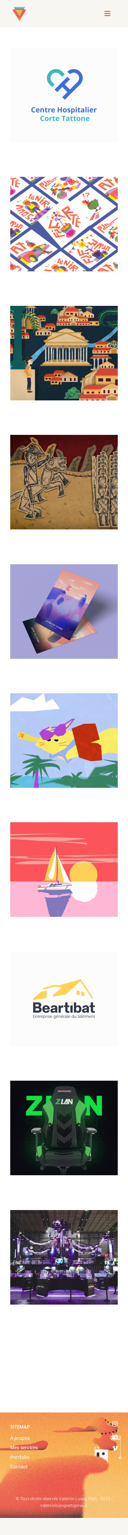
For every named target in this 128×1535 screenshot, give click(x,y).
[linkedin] (115, 1436)
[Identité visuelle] (64, 95)
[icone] (19, 7)
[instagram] (115, 1423)
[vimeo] (115, 1448)
